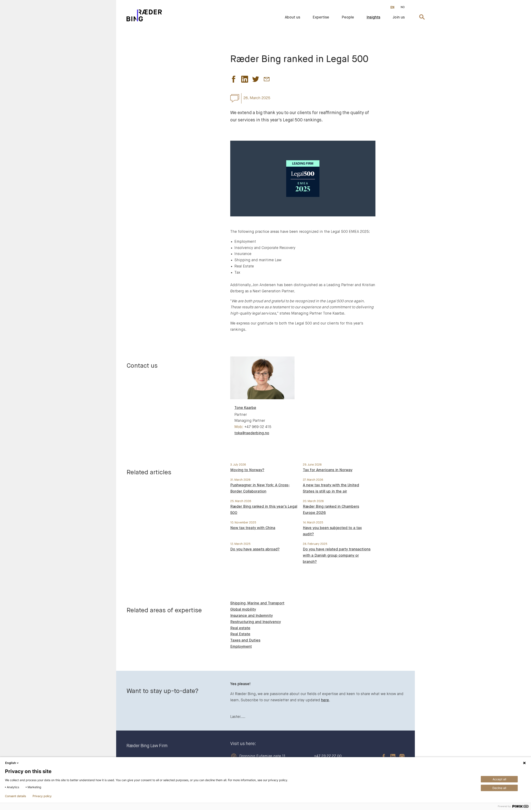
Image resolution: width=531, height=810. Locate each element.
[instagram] (399, 756)
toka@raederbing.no (251, 433)
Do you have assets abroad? (255, 549)
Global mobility (243, 609)
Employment (241, 647)
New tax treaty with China (252, 528)
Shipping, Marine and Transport (257, 603)
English (10, 763)
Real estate (240, 628)
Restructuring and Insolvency (255, 622)
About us (292, 17)
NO (403, 7)
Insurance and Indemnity (251, 616)
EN (392, 7)
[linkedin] (390, 756)
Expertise (321, 17)
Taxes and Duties (245, 640)
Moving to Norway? (247, 470)
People (348, 17)
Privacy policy (42, 796)
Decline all (499, 788)
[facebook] (381, 756)
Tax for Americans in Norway (327, 470)
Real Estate (240, 634)
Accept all (499, 779)
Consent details (15, 796)
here (325, 700)
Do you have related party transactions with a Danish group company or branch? (336, 556)
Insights (373, 17)
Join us (399, 17)
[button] (233, 80)
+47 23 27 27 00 (328, 756)
